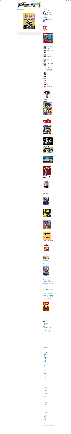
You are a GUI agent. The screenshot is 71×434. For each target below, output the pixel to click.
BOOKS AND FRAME (49, 59)
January (45, 419)
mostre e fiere (47, 289)
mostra (52, 288)
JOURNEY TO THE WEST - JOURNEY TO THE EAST (50, 46)
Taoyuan (50, 296)
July (44, 353)
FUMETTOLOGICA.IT (46, 323)
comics (52, 280)
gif (44, 283)
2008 (44, 420)
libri (47, 287)
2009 (44, 346)
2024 (44, 332)
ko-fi (43, 287)
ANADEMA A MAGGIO (45, 379)
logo (52, 287)
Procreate (49, 292)
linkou (49, 287)
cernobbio (46, 279)
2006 (44, 422)
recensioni (45, 293)
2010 (44, 345)
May (44, 355)
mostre (44, 289)
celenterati (44, 279)
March (45, 417)
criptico (50, 281)
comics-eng (44, 281)
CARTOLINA (45, 408)
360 (43, 278)
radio (43, 293)
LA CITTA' (45, 413)
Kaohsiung (52, 286)
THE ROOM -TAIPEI (45, 360)
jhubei (50, 286)
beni (52, 278)
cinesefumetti (48, 280)
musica (50, 289)
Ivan (47, 286)
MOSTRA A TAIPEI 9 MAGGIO (45, 391)
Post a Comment (20, 38)
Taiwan (44, 296)
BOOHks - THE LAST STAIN (50, 50)
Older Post (40, 39)
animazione (47, 278)
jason (48, 286)
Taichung (45, 295)
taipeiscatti (51, 295)
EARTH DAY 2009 (45, 373)
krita (44, 287)
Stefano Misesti (49, 10)
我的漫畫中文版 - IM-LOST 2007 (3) (45, 393)
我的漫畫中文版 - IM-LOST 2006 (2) (45, 402)
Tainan (47, 295)
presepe (47, 292)
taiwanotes (47, 296)
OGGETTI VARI (45, 386)
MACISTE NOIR (45, 398)
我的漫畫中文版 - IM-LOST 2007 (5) (45, 384)
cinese (46, 280)
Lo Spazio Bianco (45, 324)
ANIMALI (45, 416)
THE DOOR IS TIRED (45, 370)
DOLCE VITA (45, 409)
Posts (50, 330)
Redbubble (48, 293)
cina (50, 279)
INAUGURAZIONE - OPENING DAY (45, 358)
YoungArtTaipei (44, 298)
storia (43, 295)
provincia (52, 292)
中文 (52, 298)
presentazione (44, 292)
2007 (44, 421)
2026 (44, 330)
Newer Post (18, 39)
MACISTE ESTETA (45, 396)
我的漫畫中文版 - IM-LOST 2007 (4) (45, 388)
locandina (51, 287)
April (44, 356)
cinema (43, 280)
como (46, 281)
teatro (52, 296)
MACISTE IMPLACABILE (45, 381)
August (45, 352)
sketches (47, 294)
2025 (44, 331)
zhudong (50, 298)
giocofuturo (49, 283)
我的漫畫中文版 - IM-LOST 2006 (45, 407)
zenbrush (47, 298)
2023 (44, 333)
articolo (49, 278)
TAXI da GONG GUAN (45, 369)
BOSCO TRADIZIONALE (45, 404)
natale (52, 289)
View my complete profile (45, 17)
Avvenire (51, 278)
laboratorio (46, 287)
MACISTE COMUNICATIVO (45, 364)
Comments (51, 331)
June (44, 354)
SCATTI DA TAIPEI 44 (49, 67)
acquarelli (45, 278)
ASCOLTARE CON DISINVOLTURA (45, 366)
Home (29, 39)
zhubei (48, 298)
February (45, 418)
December (45, 347)
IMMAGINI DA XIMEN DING (45, 415)
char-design (49, 279)
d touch (52, 281)
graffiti (51, 283)
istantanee (46, 286)
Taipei (49, 295)
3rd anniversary (45, 412)
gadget (43, 283)
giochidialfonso (46, 283)
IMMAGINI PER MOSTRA (45, 375)
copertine (49, 281)
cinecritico (52, 279)
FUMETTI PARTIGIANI (45, 378)
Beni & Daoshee (45, 322)
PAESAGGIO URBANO (45, 372)
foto (46, 282)
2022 (44, 334)
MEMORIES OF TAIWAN (49, 54)
